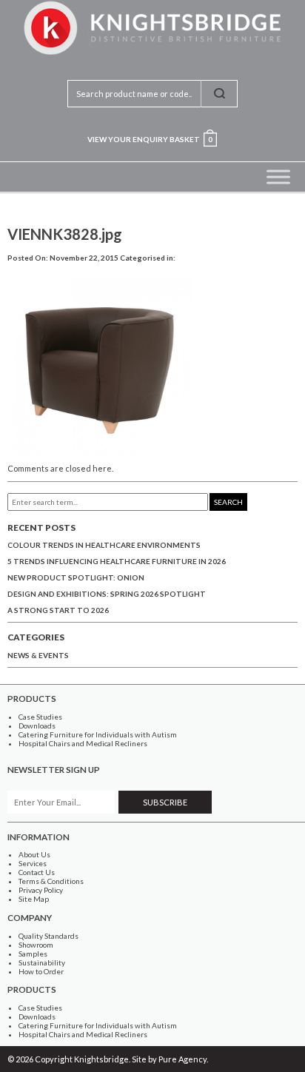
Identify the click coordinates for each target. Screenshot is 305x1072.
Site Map (34, 898)
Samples (33, 953)
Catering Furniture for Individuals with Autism (98, 734)
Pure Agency (182, 1059)
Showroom (36, 944)
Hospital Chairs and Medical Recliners (83, 743)
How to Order (41, 971)
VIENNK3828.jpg (64, 234)
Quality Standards (48, 935)
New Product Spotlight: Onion (75, 577)
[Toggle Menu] (278, 177)
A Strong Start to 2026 (58, 610)
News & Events (38, 655)
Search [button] (228, 502)
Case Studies (40, 716)
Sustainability (42, 962)
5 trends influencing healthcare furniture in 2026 (116, 561)
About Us (34, 854)
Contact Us (37, 872)
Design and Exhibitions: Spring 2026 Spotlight (106, 593)
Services (33, 863)
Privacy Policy (41, 889)
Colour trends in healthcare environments (104, 544)
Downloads (37, 725)
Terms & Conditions (51, 881)
